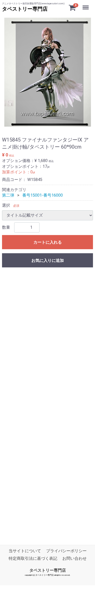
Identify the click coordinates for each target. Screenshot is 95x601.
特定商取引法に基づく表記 (33, 558)
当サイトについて (25, 550)
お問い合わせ (74, 558)
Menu (86, 4)
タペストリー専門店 (25, 9)
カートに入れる (47, 242)
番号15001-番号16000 (42, 195)
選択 (6, 205)
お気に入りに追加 (47, 260)
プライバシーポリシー (66, 550)
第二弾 (8, 195)
